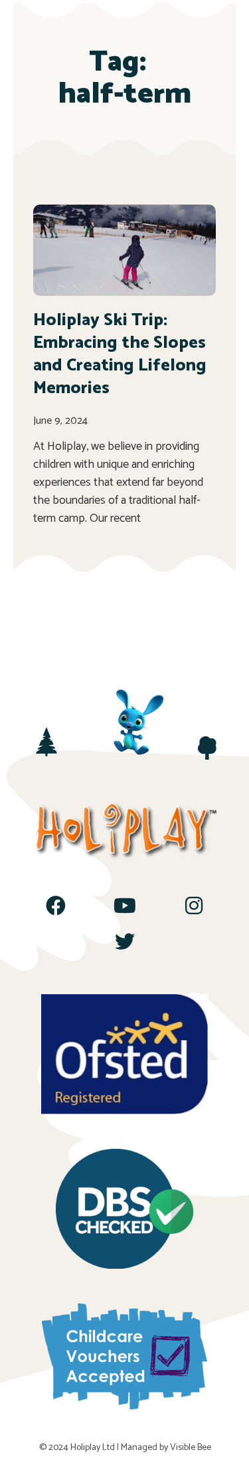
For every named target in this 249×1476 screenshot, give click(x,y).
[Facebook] (56, 906)
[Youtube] (125, 906)
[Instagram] (194, 906)
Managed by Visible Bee (166, 1447)
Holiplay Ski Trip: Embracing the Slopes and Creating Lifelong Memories (120, 354)
